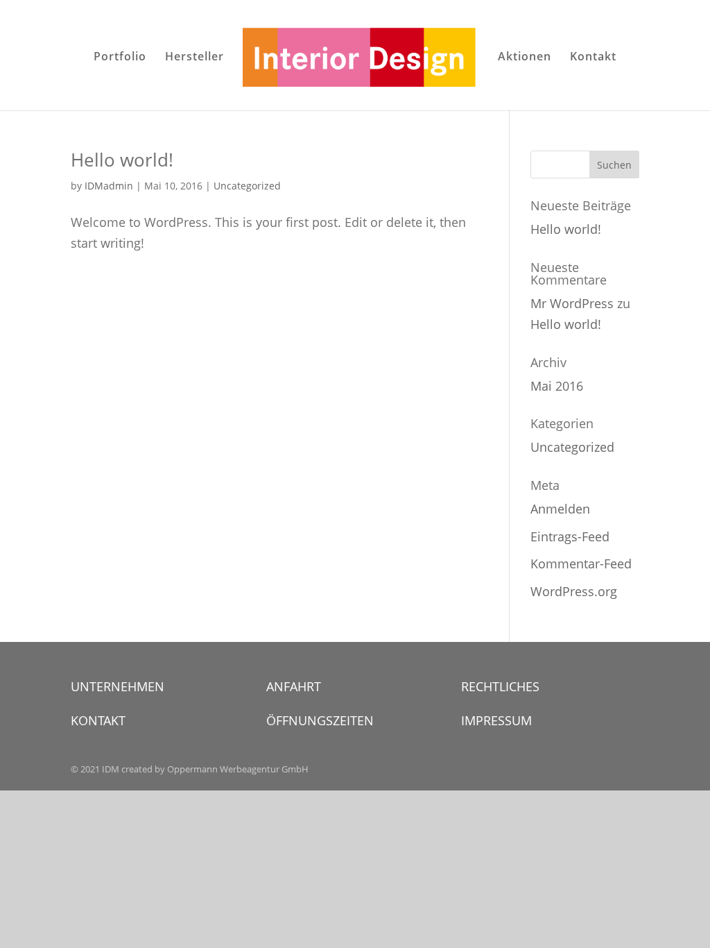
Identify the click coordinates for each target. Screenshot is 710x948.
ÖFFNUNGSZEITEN (320, 720)
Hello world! (122, 159)
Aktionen (524, 57)
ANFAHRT (293, 686)
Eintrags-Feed (569, 536)
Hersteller (194, 57)
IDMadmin (109, 185)
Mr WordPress (572, 303)
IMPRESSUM (496, 720)
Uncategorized (247, 185)
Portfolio (120, 57)
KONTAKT (98, 720)
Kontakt (593, 57)
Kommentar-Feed (581, 563)
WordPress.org (573, 591)
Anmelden (560, 508)
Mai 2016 (556, 386)
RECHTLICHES (500, 686)
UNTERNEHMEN (117, 686)
